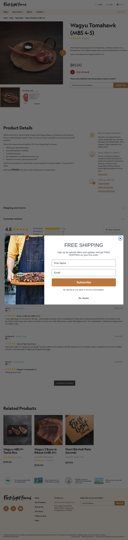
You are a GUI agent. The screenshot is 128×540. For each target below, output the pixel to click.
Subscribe (83, 282)
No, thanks (84, 298)
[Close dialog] (120, 238)
